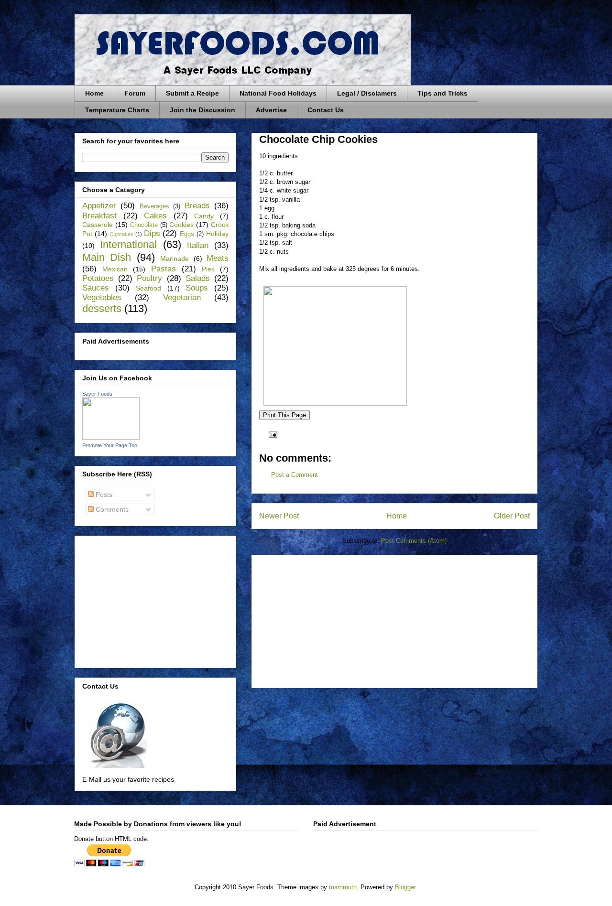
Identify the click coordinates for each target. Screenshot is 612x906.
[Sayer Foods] (111, 437)
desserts (101, 308)
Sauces (95, 287)
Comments (111, 509)
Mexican (115, 269)
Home (94, 93)
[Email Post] (271, 434)
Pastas (163, 268)
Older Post (512, 516)
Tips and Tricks (442, 93)
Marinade (174, 258)
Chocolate (144, 225)
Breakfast (99, 215)
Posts (103, 494)
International (128, 244)
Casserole (97, 224)
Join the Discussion (202, 110)
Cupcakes (121, 234)
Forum (134, 93)
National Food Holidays (278, 93)
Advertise (271, 110)
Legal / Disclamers (367, 93)
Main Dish (106, 257)
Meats (218, 258)
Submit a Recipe (192, 93)
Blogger (405, 887)
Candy (204, 216)
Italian (197, 245)
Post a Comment (294, 474)
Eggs (187, 234)
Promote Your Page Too (109, 445)
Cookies (181, 224)
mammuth (343, 887)
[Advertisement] (331, 618)
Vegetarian (182, 297)
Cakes (155, 215)
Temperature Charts (117, 110)
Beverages (154, 206)
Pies (208, 269)
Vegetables (101, 297)
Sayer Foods (97, 394)
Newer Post (279, 516)
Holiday (217, 233)
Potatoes (98, 278)
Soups (197, 287)
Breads (197, 205)
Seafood (148, 288)
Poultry (149, 278)
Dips (152, 233)
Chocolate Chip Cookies (318, 139)
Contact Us (325, 110)
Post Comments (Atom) (414, 540)
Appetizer (99, 205)
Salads (198, 278)
